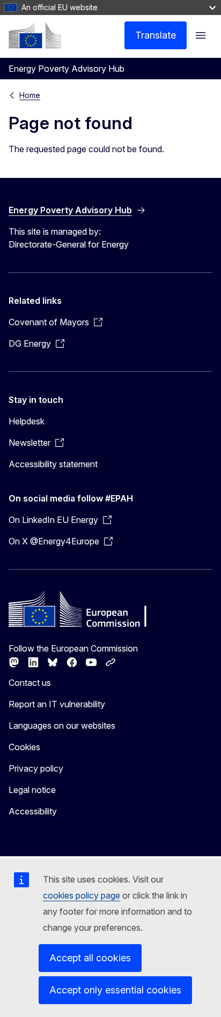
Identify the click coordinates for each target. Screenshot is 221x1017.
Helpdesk (27, 421)
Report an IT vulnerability (57, 704)
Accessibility (33, 811)
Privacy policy (36, 768)
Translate (155, 35)
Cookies (24, 747)
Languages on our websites (62, 725)
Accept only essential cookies (115, 990)
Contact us (30, 682)
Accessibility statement (53, 464)
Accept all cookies (90, 957)
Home (29, 95)
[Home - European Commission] (35, 35)
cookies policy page (81, 895)
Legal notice (32, 789)
